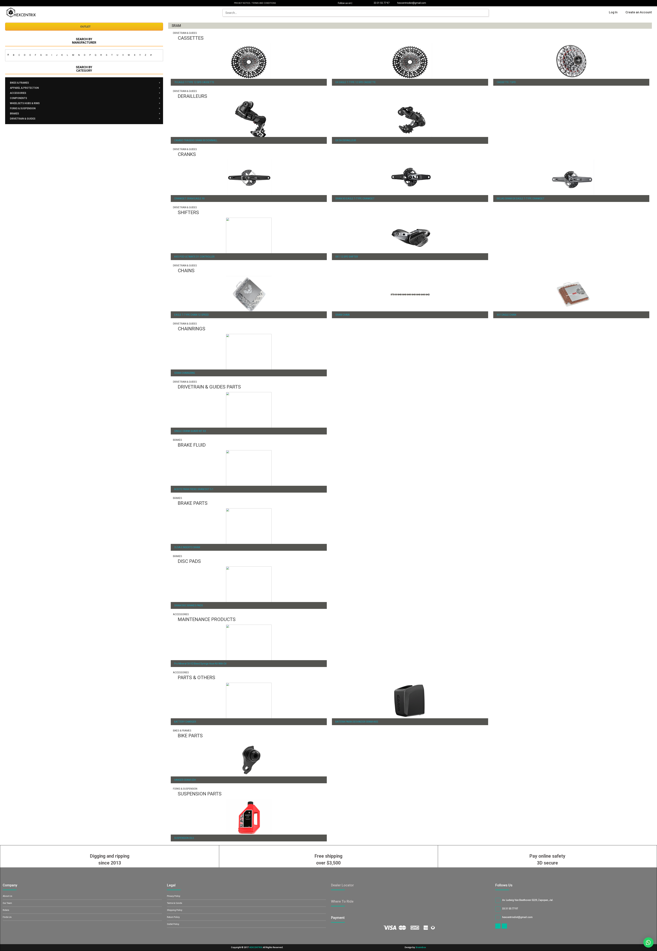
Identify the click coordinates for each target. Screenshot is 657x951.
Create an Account (639, 12)
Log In (613, 12)
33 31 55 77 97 (381, 3)
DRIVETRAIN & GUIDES (22, 118)
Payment (341, 918)
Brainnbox (421, 947)
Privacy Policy (173, 896)
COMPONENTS (18, 98)
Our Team (7, 903)
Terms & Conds (174, 903)
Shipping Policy (174, 910)
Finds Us (7, 917)
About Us (7, 896)
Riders (6, 910)
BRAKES (14, 113)
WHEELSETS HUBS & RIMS (25, 103)
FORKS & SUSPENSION (23, 108)
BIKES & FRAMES (19, 82)
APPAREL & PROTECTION (24, 88)
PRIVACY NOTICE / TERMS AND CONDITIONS (254, 3)
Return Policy (173, 917)
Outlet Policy (173, 924)
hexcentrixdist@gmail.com (411, 3)
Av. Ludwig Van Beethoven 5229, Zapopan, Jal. (527, 900)
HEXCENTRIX (255, 947)
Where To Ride (342, 901)
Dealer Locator (342, 885)
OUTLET (85, 26)
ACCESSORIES (18, 93)
